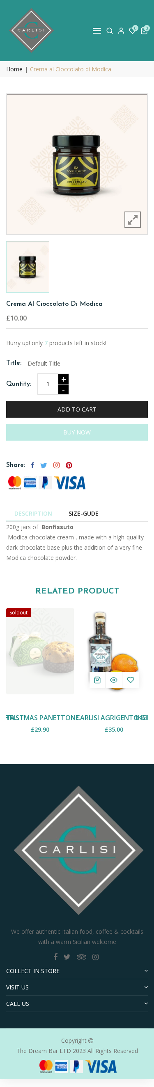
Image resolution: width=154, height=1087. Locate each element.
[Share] (56, 465)
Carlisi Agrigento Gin (114, 717)
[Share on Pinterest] (69, 465)
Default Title (44, 363)
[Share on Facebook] (32, 465)
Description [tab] (33, 513)
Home (14, 69)
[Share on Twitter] (43, 465)
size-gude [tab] (84, 513)
